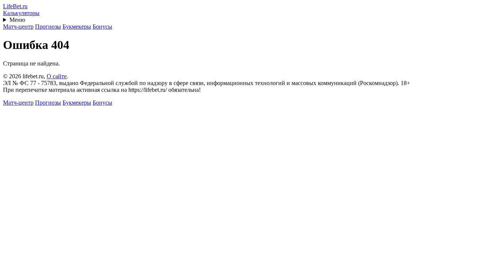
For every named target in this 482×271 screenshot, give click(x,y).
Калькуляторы (21, 13)
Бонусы (102, 26)
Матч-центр (18, 26)
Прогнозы (48, 26)
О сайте (57, 76)
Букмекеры (77, 26)
